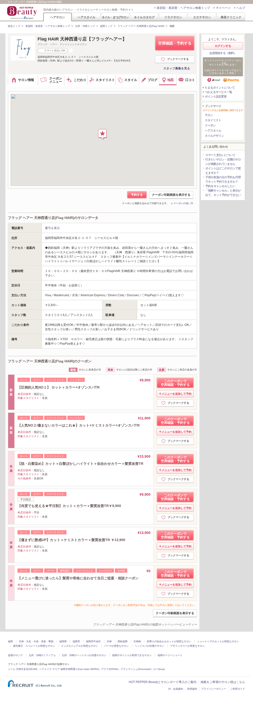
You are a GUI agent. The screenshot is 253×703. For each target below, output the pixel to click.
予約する (137, 194)
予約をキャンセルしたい (220, 186)
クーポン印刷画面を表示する (171, 194)
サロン (209, 115)
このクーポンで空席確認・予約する (175, 383)
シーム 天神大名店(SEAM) (22, 669)
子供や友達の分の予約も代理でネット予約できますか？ (223, 179)
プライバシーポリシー (213, 688)
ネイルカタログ (144, 17)
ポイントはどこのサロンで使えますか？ (223, 171)
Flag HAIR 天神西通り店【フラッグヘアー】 (82, 39)
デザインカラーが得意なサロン (187, 645)
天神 (109, 641)
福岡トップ (106, 26)
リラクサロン (173, 17)
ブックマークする (178, 59)
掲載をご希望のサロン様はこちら (223, 682)
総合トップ (14, 26)
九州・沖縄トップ (85, 26)
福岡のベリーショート (170, 655)
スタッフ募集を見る (176, 68)
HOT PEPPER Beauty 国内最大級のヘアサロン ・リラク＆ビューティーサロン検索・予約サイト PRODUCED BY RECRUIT (22, 12)
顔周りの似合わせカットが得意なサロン (169, 641)
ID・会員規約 (175, 688)
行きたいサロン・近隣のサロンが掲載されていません (223, 162)
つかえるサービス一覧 (218, 92)
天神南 (137, 641)
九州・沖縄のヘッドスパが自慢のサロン (84, 655)
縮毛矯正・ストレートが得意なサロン (34, 645)
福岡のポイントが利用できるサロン (132, 655)
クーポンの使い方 (183, 203)
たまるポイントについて (220, 87)
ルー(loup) (159, 669)
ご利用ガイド (237, 688)
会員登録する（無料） (222, 53)
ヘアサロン (57, 17)
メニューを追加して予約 (176, 393)
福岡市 (76, 641)
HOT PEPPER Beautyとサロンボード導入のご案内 (162, 682)
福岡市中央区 (93, 641)
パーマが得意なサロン (116, 645)
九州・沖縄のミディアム (42, 655)
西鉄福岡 (122, 641)
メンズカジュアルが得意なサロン (79, 645)
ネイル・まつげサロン (115, 17)
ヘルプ (240, 8)
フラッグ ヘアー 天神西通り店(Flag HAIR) (141, 26)
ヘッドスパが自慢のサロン (149, 645)
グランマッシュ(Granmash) (136, 669)
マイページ (223, 8)
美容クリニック (231, 17)
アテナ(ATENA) (109, 669)
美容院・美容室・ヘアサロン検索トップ (183, 8)
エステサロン (202, 17)
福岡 (10, 641)
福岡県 (63, 641)
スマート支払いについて (220, 155)
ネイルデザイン (214, 135)
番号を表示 (52, 228)
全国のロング (15, 655)
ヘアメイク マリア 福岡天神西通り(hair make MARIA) (69, 669)
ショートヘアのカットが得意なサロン (218, 641)
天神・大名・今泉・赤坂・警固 (36, 641)
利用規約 (192, 688)
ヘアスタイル (86, 17)
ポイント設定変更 (216, 96)
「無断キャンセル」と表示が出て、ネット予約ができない (223, 193)
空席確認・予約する (174, 43)
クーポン (210, 125)
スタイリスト (213, 120)
